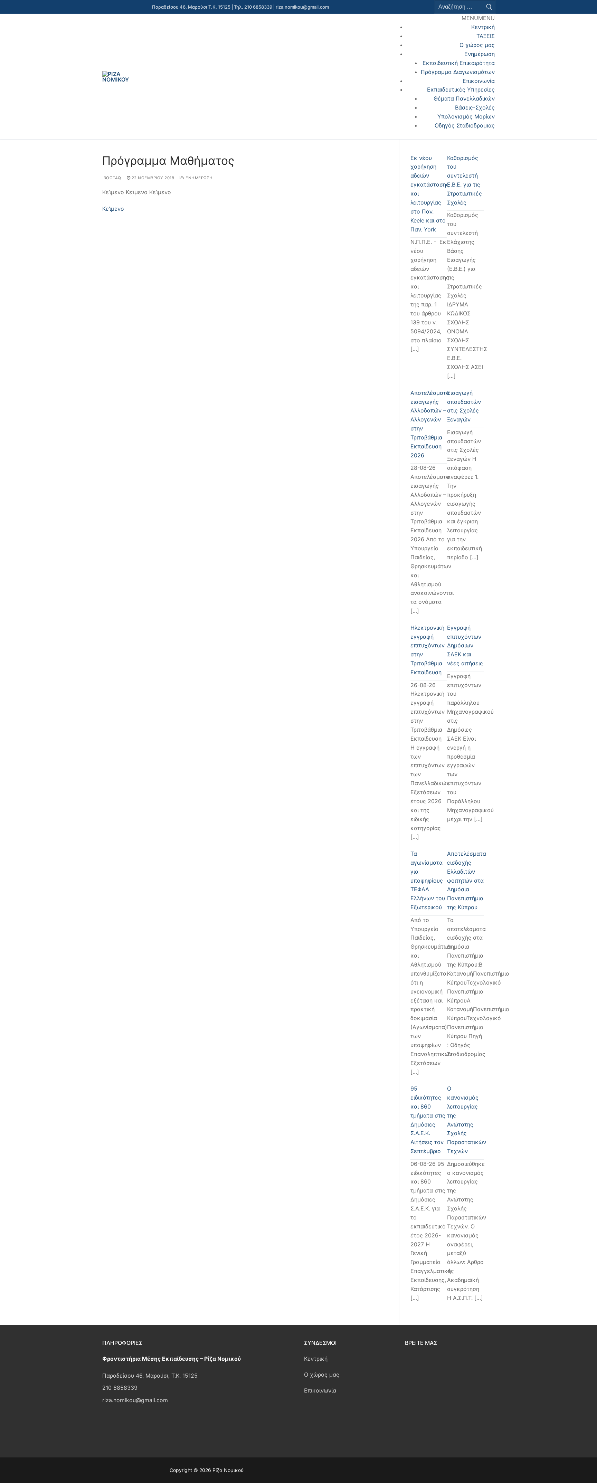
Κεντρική (483, 26)
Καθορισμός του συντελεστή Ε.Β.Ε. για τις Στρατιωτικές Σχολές (464, 180)
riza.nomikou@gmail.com (302, 7)
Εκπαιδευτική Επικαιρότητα (459, 62)
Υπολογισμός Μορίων (466, 116)
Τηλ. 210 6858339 (253, 7)
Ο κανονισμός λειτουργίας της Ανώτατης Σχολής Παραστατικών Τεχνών (465, 1119)
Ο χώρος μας (477, 44)
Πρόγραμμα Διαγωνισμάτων (458, 71)
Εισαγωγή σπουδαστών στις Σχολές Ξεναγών (464, 406)
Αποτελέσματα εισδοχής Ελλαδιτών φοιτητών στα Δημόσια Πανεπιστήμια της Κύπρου (465, 880)
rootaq (111, 177)
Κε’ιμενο (113, 208)
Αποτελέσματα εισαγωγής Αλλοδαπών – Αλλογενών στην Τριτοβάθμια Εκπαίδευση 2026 (428, 424)
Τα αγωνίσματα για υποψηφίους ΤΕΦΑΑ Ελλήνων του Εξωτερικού (427, 880)
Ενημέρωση (479, 53)
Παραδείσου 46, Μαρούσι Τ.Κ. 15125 (191, 7)
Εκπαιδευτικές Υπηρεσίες (461, 89)
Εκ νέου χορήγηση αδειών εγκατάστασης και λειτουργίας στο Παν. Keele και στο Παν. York (428, 193)
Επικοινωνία (479, 80)
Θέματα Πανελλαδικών (464, 98)
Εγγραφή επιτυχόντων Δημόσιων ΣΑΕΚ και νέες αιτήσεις (465, 645)
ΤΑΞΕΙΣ (485, 35)
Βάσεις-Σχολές (475, 107)
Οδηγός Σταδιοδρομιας (465, 125)
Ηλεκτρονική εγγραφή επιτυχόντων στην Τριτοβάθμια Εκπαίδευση (427, 650)
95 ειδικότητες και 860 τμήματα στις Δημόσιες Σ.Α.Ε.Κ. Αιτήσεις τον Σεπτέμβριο (427, 1119)
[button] (478, 18)
